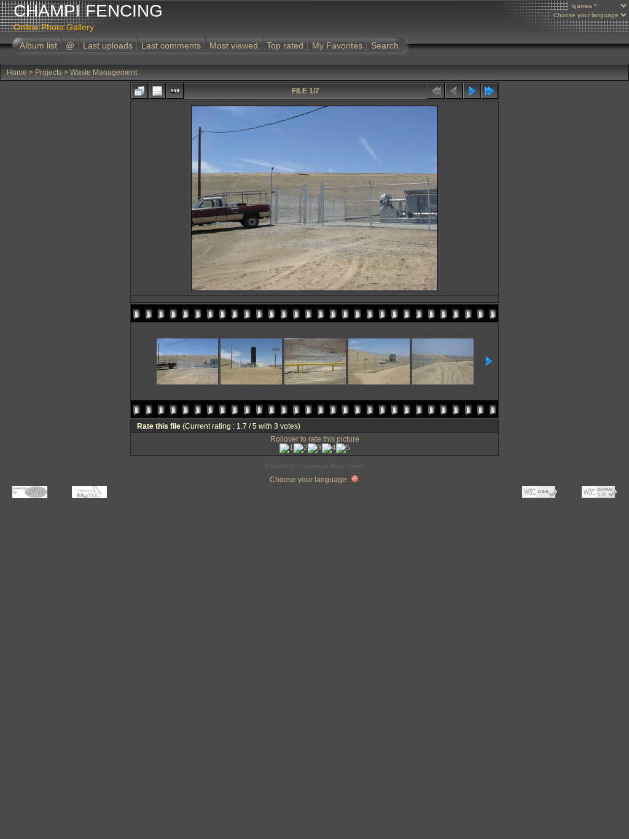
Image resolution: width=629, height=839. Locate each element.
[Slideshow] (175, 91)
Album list (38, 45)
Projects (48, 72)
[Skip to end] (489, 91)
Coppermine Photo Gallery (330, 466)
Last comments (171, 45)
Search (385, 45)
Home (17, 72)
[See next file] (471, 91)
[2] (301, 448)
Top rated (285, 45)
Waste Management (103, 72)
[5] (343, 448)
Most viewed (233, 45)
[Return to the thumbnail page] (139, 91)
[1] (286, 448)
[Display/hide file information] (157, 91)
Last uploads (108, 45)
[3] (315, 448)
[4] (329, 448)
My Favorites (337, 45)
